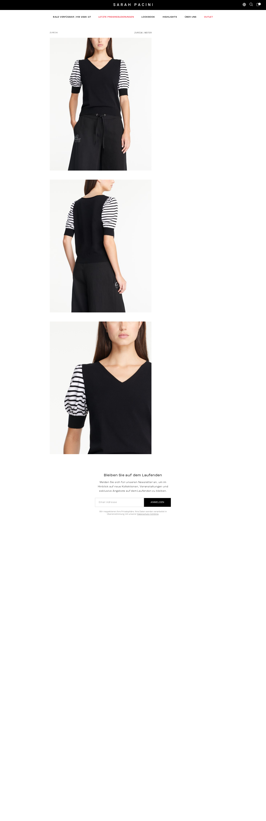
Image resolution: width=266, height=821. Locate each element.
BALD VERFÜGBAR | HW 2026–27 (72, 17)
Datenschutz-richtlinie (148, 514)
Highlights (170, 17)
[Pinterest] (144, 160)
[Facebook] (136, 160)
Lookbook (148, 17)
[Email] (152, 160)
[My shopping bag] (258, 4)
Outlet (208, 17)
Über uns (191, 17)
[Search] (251, 4)
